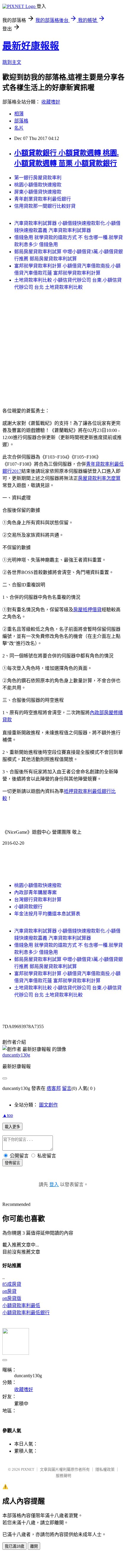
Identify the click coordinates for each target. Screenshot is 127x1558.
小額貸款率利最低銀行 (26, 1312)
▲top (7, 1115)
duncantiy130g (16, 1054)
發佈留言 (12, 1163)
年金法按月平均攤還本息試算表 (47, 913)
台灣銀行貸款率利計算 (37, 899)
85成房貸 (11, 1284)
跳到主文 (11, 62)
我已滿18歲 (14, 1546)
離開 (34, 1546)
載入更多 (12, 1127)
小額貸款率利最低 (21, 1305)
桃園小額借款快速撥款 (37, 184)
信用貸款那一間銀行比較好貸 (45, 206)
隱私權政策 (105, 1469)
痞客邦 (54, 1088)
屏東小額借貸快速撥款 (37, 191)
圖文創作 (48, 1104)
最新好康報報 (30, 46)
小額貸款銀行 (28, 906)
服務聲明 (63, 1475)
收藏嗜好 (50, 101)
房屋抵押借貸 (87, 609)
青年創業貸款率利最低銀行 (42, 198)
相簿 (19, 113)
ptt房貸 (9, 1291)
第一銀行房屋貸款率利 (37, 177)
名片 (19, 127)
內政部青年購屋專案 (35, 892)
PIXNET (27, 1469)
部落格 (21, 120)
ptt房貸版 (11, 1298)
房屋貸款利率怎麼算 (99, 478)
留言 (66, 1088)
